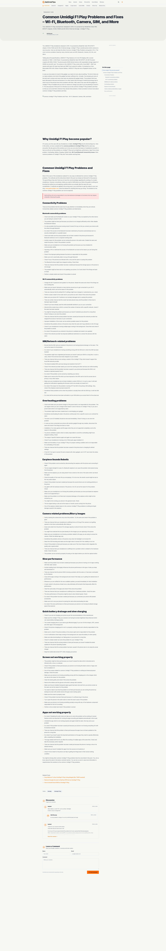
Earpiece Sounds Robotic (109, 86)
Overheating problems (109, 84)
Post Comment (93, 872)
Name (44, 851)
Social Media (95, 2)
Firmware (88, 5)
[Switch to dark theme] (122, 2)
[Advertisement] (70, 161)
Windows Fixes (102, 5)
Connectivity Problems (109, 74)
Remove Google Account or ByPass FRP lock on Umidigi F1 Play (62, 780)
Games (80, 2)
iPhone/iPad (87, 2)
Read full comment (52, 836)
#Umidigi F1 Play (57, 791)
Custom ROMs (81, 5)
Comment (45, 857)
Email (72, 851)
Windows (102, 2)
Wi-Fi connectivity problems (111, 79)
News (70, 2)
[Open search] (118, 2)
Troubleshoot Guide (48, 12)
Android (75, 2)
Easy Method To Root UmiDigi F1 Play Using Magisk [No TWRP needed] (64, 777)
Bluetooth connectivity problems (112, 77)
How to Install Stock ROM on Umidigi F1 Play (56, 782)
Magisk (66, 5)
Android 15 (53, 5)
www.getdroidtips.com (52, 188)
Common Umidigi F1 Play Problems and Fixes (112, 72)
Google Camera (73, 5)
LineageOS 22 (60, 5)
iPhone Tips (94, 5)
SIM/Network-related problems (111, 81)
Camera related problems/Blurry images (112, 88)
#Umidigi (49, 791)
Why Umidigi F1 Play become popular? (111, 70)
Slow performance (108, 91)
